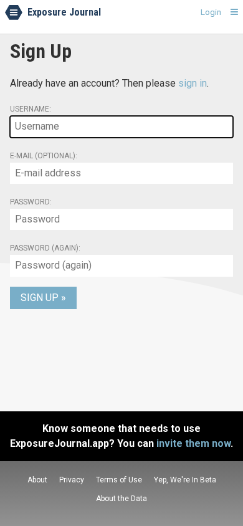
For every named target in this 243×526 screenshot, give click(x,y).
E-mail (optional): (43, 155)
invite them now (193, 443)
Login (211, 12)
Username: (30, 109)
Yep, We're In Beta (185, 480)
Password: (31, 202)
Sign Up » (43, 298)
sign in (192, 83)
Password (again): (45, 248)
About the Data (121, 498)
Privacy (71, 480)
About (37, 480)
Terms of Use (119, 480)
